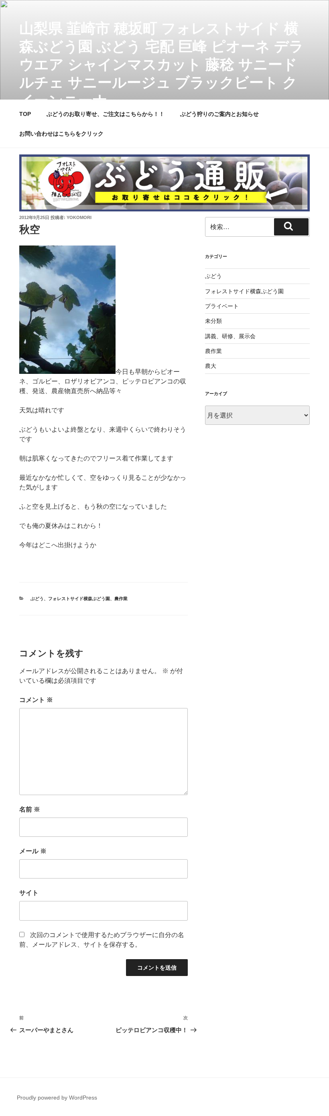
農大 (210, 366)
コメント (36, 699)
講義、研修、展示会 (230, 336)
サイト (29, 892)
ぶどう (37, 598)
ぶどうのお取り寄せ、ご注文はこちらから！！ (105, 114)
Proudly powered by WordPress (57, 1097)
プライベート (222, 306)
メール (33, 851)
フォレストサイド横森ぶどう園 (79, 598)
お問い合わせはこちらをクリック (61, 133)
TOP (25, 114)
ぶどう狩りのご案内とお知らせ (219, 114)
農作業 (121, 598)
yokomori (79, 217)
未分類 (213, 321)
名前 (29, 809)
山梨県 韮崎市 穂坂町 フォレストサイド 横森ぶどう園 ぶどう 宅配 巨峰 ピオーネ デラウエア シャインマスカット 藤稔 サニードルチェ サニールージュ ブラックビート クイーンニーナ (161, 64)
